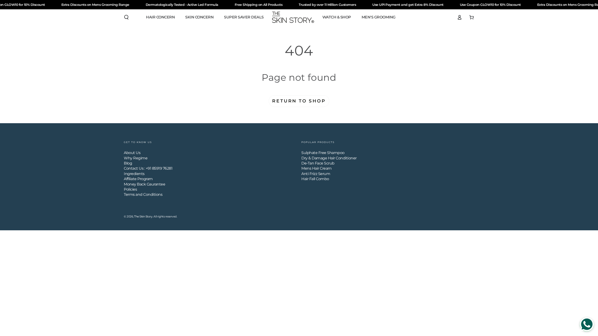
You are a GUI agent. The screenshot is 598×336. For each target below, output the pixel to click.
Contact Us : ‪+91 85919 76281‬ (148, 168)
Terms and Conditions (143, 194)
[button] (126, 17)
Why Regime (135, 158)
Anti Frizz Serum (315, 174)
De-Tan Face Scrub (318, 163)
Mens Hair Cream (316, 168)
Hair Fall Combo (315, 179)
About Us (132, 152)
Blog (128, 163)
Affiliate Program (138, 179)
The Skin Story (143, 216)
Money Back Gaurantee (144, 184)
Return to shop (299, 101)
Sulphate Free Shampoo (323, 152)
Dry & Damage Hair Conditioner (329, 158)
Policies (130, 189)
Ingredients (134, 174)
